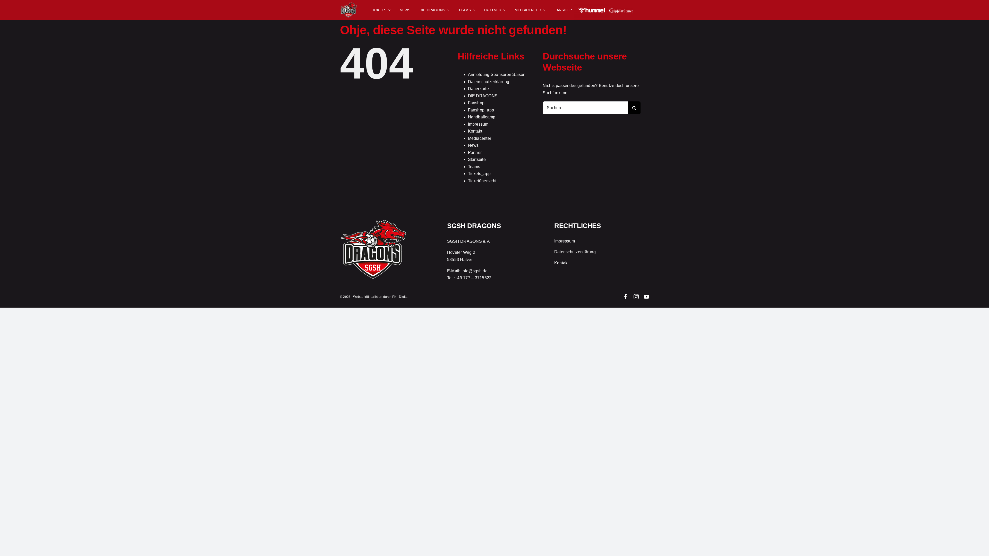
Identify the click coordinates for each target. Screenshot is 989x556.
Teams (474, 166)
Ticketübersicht (482, 181)
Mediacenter (479, 138)
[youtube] (646, 296)
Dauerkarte (478, 88)
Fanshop (476, 103)
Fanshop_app (481, 110)
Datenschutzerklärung (488, 82)
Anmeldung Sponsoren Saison (497, 74)
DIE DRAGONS (483, 96)
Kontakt (475, 131)
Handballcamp (482, 117)
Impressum (478, 124)
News (473, 145)
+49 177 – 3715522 (473, 278)
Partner (475, 152)
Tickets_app (479, 173)
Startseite (477, 159)
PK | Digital (400, 297)
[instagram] (636, 296)
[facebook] (625, 296)
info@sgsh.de (475, 271)
